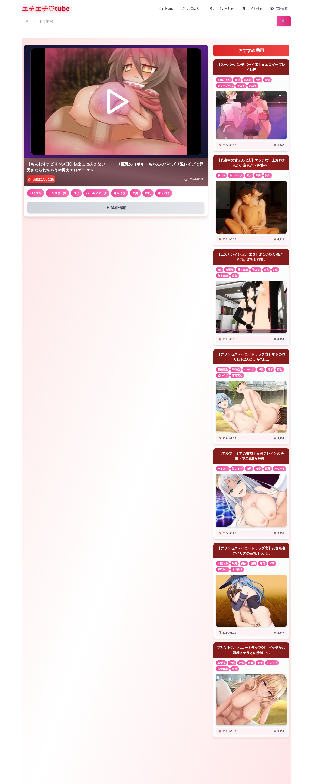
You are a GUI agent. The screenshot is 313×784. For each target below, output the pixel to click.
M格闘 (247, 80)
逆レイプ (120, 193)
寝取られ (223, 569)
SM (219, 269)
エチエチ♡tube (46, 8)
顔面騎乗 (223, 369)
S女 (275, 269)
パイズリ (36, 193)
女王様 (229, 269)
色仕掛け (237, 569)
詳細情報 (115, 207)
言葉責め (223, 275)
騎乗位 (236, 369)
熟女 (267, 175)
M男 (135, 193)
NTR (272, 563)
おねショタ (224, 80)
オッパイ (164, 193)
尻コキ (253, 85)
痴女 (267, 80)
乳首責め (243, 269)
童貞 (237, 80)
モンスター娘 (57, 193)
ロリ (76, 193)
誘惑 (253, 563)
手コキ (241, 85)
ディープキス (225, 85)
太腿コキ (223, 563)
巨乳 (148, 193)
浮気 (262, 563)
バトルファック (96, 193)
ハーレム (249, 369)
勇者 (270, 369)
